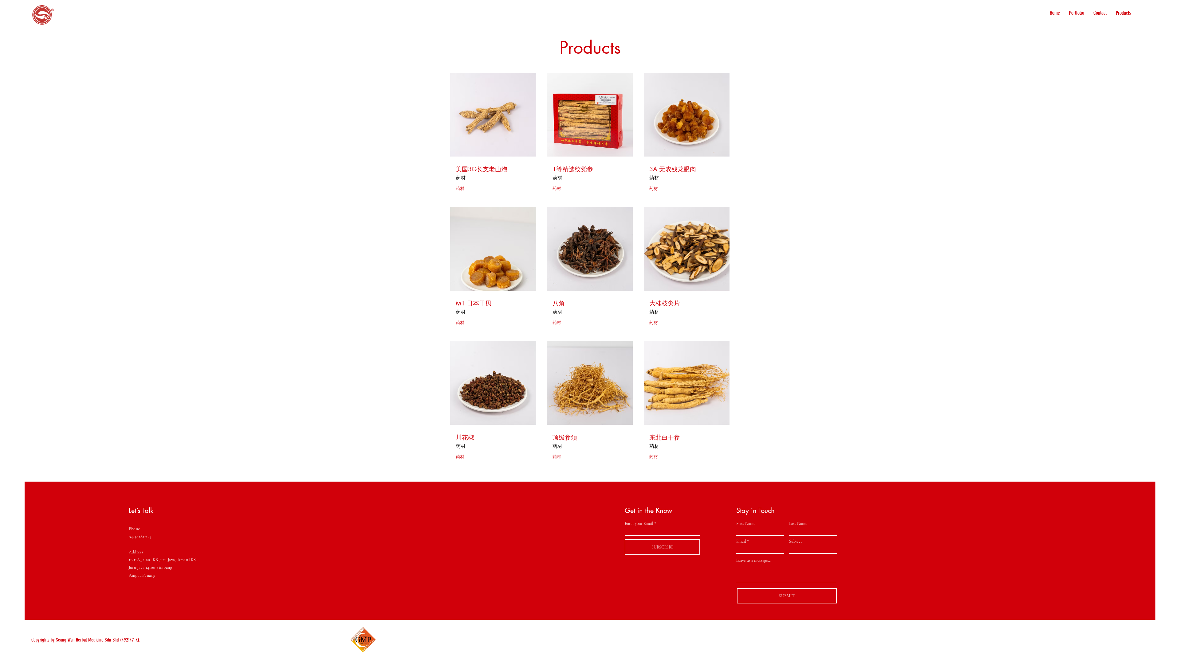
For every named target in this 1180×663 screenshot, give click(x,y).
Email (741, 541)
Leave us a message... (753, 560)
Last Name (798, 523)
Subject (795, 541)
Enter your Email (639, 523)
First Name (745, 523)
